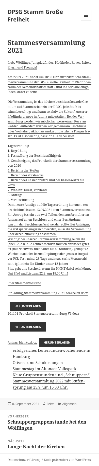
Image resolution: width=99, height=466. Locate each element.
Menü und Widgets (86, 20)
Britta (51, 404)
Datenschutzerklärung (24, 460)
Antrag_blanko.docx (22, 342)
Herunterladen (27, 306)
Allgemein (69, 404)
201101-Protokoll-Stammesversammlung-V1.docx (43, 313)
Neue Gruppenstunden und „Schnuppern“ (51, 374)
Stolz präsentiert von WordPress (67, 460)
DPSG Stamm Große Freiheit (35, 15)
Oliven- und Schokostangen (38, 362)
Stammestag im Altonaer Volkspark (44, 368)
